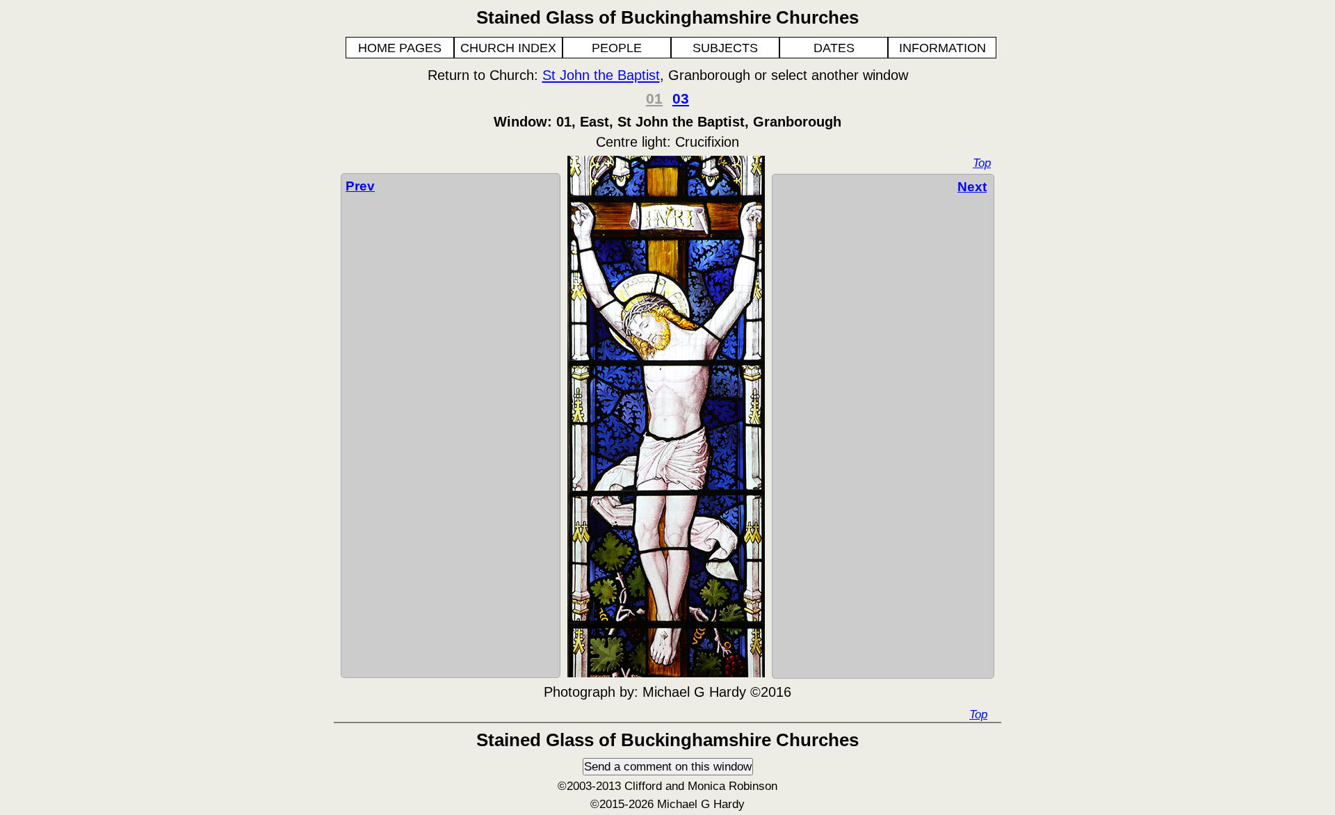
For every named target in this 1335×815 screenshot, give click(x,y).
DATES (834, 48)
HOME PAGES (400, 48)
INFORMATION (942, 48)
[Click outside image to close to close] (666, 673)
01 (654, 98)
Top (982, 163)
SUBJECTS (725, 48)
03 (680, 98)
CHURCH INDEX (508, 48)
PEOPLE (617, 48)
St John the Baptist (601, 75)
